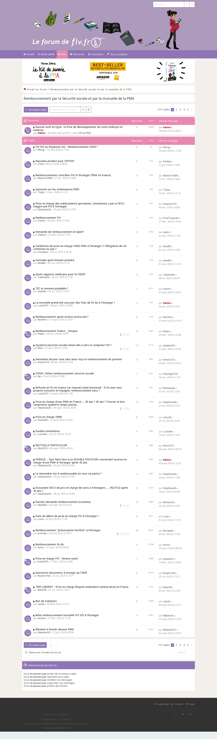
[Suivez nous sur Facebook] (176, 715)
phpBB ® (63, 714)
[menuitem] (77, 54)
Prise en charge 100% (48, 417)
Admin (41, 133)
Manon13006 (45, 178)
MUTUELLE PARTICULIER (51, 445)
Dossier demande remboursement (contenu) (63, 502)
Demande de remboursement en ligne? (59, 232)
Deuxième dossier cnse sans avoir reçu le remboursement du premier (78, 359)
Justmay (42, 533)
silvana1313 (169, 203)
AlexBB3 (42, 505)
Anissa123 (43, 362)
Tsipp (41, 192)
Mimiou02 (168, 502)
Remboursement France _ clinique (56, 331)
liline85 (167, 246)
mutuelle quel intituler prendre (54, 260)
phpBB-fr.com (62, 728)
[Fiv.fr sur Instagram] (183, 715)
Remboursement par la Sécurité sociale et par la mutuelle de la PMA (79, 98)
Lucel (40, 519)
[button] (191, 109)
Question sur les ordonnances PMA (57, 189)
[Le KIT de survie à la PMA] (108, 82)
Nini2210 (43, 448)
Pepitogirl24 (170, 373)
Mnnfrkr (42, 319)
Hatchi (166, 288)
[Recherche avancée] (192, 4)
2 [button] (176, 109)
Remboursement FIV (48, 217)
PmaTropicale (170, 218)
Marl (40, 348)
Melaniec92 (44, 632)
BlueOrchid (44, 575)
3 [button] (180, 109)
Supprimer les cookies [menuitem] (170, 704)
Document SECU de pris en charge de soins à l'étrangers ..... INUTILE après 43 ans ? (80, 489)
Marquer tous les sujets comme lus (137, 109)
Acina (41, 547)
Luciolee (42, 434)
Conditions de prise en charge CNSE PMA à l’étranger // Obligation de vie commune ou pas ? (80, 247)
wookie (42, 618)
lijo (39, 376)
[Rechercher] (186, 4)
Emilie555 (43, 561)
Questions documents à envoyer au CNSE (61, 572)
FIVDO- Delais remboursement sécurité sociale (64, 373)
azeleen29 (168, 345)
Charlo (41, 220)
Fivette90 (43, 420)
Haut (192, 704)
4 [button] (184, 109)
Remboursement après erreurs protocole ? (61, 316)
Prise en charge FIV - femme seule (56, 558)
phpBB (44, 723)
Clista (41, 164)
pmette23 (168, 559)
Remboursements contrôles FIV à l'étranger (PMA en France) (73, 175)
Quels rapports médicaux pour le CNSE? (60, 274)
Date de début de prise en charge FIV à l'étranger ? (67, 516)
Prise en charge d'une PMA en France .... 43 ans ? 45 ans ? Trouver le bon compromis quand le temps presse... (79, 403)
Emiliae (167, 161)
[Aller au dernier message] (172, 127)
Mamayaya (169, 388)
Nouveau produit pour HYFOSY (54, 161)
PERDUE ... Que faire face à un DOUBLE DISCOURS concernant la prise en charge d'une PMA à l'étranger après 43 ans (80, 461)
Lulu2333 (43, 305)
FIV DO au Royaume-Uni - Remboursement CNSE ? (66, 147)
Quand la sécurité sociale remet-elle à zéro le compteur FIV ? (73, 345)
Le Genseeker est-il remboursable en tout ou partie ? (68, 473)
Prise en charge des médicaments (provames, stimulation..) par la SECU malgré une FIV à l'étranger (78, 205)
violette (42, 291)
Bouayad (168, 530)
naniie (41, 604)
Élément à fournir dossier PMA (54, 629)
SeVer (166, 232)
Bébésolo (168, 615)
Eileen (41, 333)
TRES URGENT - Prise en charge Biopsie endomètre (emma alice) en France (81, 587)
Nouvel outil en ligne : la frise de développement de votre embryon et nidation (78, 128)
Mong (41, 149)
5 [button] (188, 109)
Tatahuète (43, 277)
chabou (42, 234)
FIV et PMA (85, 133)
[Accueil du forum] (108, 29)
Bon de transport (46, 601)
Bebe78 (42, 589)
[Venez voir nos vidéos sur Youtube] (190, 715)
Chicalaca (43, 252)
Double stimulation (47, 431)
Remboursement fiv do (49, 544)
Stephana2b (44, 209)
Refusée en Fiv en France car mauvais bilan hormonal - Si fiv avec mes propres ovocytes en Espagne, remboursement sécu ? (77, 389)
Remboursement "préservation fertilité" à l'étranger (68, 530)
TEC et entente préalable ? (51, 288)
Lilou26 (167, 417)
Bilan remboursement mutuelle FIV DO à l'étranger (67, 615)
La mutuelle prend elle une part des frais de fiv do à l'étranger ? (75, 302)
